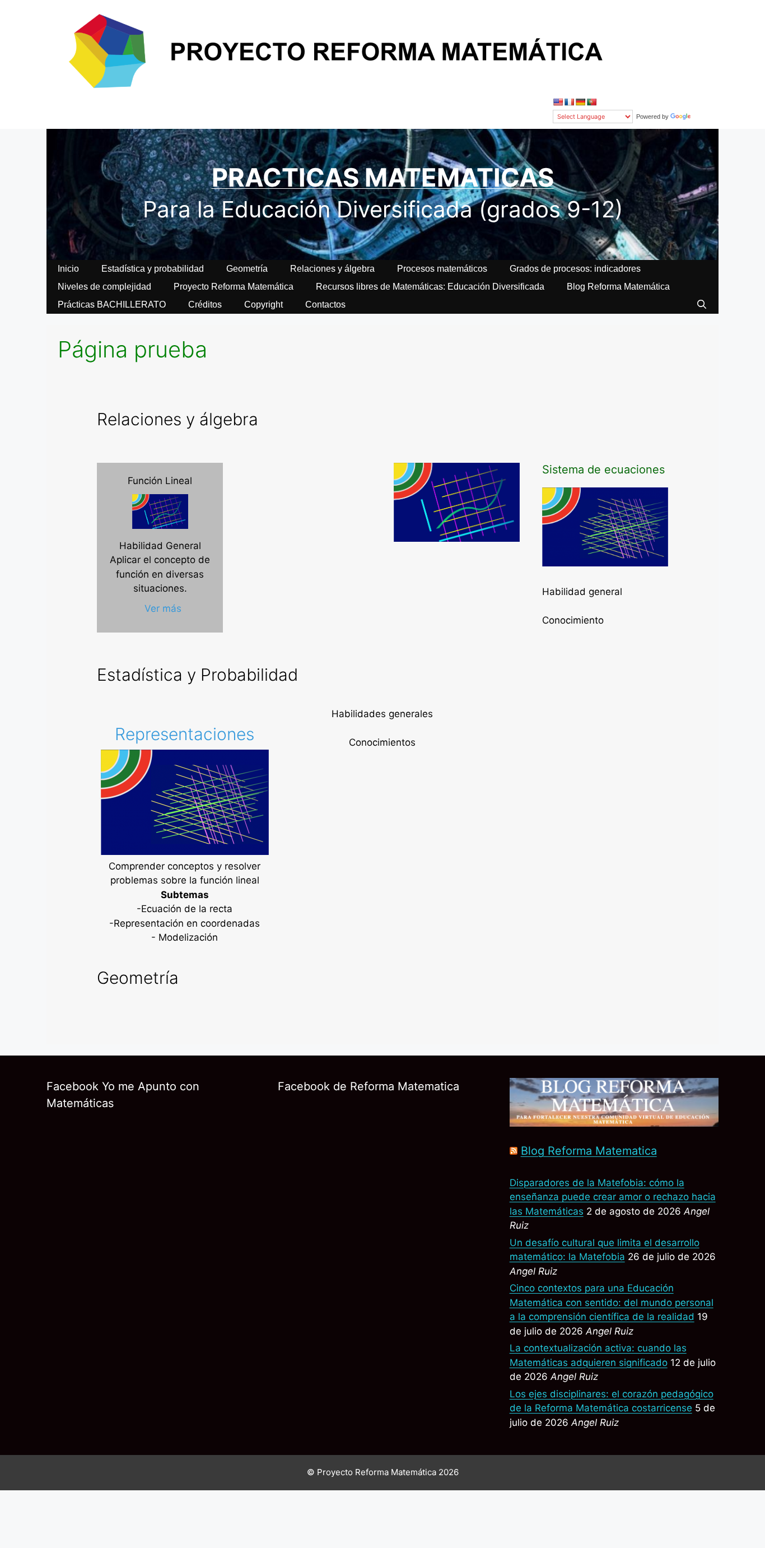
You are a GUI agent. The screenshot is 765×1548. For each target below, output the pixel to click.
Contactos (325, 304)
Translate (706, 116)
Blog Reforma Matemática (618, 286)
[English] (558, 101)
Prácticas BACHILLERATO (112, 304)
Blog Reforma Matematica (589, 1150)
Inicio (68, 268)
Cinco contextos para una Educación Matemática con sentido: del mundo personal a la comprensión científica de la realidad (611, 1302)
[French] (569, 101)
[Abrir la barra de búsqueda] (701, 305)
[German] (580, 101)
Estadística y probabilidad (152, 268)
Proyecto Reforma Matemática (233, 286)
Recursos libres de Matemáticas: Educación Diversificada (430, 286)
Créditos (205, 304)
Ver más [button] (162, 608)
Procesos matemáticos (442, 268)
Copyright (263, 304)
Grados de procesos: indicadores (575, 268)
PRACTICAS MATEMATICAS (383, 177)
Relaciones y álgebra (332, 268)
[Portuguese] (591, 101)
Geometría (247, 268)
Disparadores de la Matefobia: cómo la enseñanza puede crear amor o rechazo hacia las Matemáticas (613, 1197)
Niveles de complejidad (104, 286)
